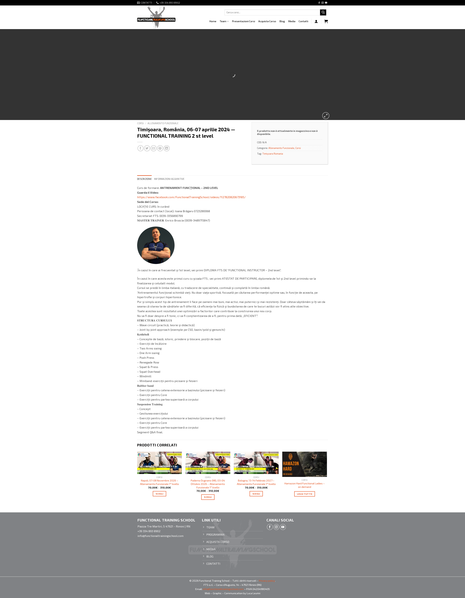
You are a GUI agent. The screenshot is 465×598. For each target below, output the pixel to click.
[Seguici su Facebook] (319, 3)
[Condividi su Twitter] (147, 148)
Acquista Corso (267, 21)
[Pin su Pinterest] (160, 148)
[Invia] (323, 12)
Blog (282, 21)
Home (212, 21)
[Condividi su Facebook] (140, 148)
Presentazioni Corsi (243, 21)
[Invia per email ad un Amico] (154, 148)
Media (291, 21)
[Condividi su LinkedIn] (167, 148)
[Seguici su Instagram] (323, 3)
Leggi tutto (304, 494)
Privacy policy (267, 580)
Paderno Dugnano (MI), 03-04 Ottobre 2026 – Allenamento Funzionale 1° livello (208, 484)
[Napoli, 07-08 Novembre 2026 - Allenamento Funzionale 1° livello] (159, 463)
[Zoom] (325, 115)
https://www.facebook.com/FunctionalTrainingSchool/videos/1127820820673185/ (191, 197)
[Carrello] (326, 21)
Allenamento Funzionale (162, 123)
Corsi (140, 123)
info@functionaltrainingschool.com (223, 589)
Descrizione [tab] (144, 178)
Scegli (159, 493)
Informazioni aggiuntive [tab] (169, 178)
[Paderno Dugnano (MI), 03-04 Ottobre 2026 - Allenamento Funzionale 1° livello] (207, 463)
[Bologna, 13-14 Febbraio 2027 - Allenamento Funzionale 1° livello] (256, 463)
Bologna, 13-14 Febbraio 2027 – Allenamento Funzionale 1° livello (256, 482)
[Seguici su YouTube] (326, 3)
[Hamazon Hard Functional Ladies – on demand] (304, 464)
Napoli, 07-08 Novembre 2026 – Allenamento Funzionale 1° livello (159, 482)
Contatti (303, 21)
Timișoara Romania (272, 153)
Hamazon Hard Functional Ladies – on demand (304, 485)
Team (223, 21)
